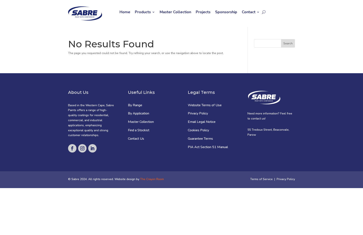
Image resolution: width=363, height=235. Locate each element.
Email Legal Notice (202, 121)
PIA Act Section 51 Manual (208, 147)
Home (125, 13)
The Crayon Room (152, 179)
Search (288, 43)
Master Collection (175, 13)
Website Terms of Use (205, 105)
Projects (203, 13)
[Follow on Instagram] (82, 148)
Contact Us (136, 138)
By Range (135, 105)
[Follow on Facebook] (72, 148)
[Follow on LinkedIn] (92, 148)
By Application (138, 113)
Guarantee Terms (200, 138)
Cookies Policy (198, 130)
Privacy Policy (198, 113)
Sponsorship (226, 13)
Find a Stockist (138, 130)
